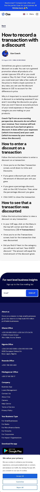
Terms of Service (8, 407)
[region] (20, 473)
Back (4, 26)
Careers (5, 400)
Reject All (20, 487)
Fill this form (17, 8)
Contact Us (6, 393)
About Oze (6, 397)
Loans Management (9, 390)
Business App (7, 387)
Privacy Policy (7, 410)
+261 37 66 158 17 (8, 376)
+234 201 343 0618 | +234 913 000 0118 (17, 349)
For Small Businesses (10, 421)
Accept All (20, 476)
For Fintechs (6, 431)
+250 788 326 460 (9, 365)
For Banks (5, 424)
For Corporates (8, 434)
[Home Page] (6, 14)
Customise (20, 482)
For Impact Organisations (11, 438)
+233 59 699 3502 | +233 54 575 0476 (17, 332)
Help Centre (6, 404)
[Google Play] (20, 451)
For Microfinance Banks (11, 427)
